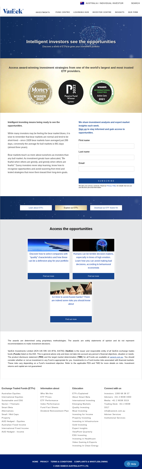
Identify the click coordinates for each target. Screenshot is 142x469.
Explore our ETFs (71, 208)
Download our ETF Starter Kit (106, 208)
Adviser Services (113, 414)
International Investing (84, 400)
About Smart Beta (81, 397)
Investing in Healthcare (84, 438)
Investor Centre (100, 12)
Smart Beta (7, 407)
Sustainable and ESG (13, 400)
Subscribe (106, 181)
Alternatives (8, 411)
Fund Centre (62, 12)
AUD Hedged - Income (13, 431)
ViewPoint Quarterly (82, 431)
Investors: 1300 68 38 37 (117, 393)
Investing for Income (83, 414)
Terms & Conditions (61, 462)
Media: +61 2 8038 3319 (116, 400)
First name (84, 140)
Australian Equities (12, 393)
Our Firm (130, 12)
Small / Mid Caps (11, 414)
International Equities (13, 397)
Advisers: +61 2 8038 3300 (118, 397)
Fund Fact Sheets (49, 407)
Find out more (48, 276)
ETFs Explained (80, 393)
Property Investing (82, 418)
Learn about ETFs (36, 208)
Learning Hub (79, 12)
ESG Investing (79, 435)
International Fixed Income (16, 428)
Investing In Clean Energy (85, 445)
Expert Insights (80, 428)
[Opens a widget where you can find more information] (131, 464)
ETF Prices (45, 397)
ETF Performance (49, 400)
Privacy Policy (111, 186)
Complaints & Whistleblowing (91, 462)
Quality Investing (81, 407)
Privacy (44, 462)
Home (35, 462)
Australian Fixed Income (14, 425)
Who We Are (46, 393)
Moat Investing (80, 411)
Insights (117, 12)
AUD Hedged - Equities (14, 421)
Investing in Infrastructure (86, 421)
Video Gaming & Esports (85, 442)
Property (6, 418)
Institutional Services (115, 418)
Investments (43, 12)
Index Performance (50, 404)
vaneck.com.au (116, 357)
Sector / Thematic (11, 404)
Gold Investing (80, 425)
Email (81, 163)
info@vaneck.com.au (115, 411)
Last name (84, 152)
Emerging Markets (82, 404)
